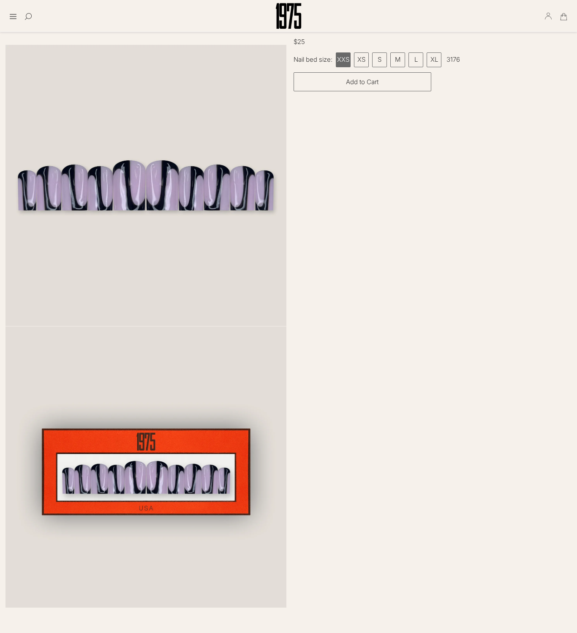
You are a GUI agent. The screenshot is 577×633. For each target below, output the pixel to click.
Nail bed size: (313, 59)
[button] (13, 14)
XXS (343, 59)
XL (434, 59)
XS (361, 59)
